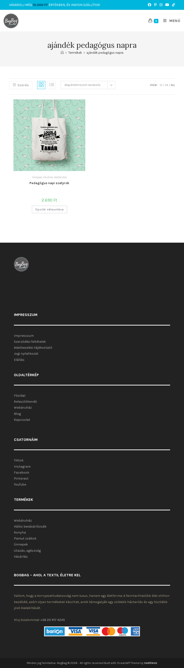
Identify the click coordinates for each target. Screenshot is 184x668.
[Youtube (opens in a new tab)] (167, 5)
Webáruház (60, 177)
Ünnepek (37, 177)
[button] (61, 106)
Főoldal (19, 396)
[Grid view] (41, 85)
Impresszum (24, 336)
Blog (17, 414)
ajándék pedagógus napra (104, 52)
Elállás (19, 360)
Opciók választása (49, 209)
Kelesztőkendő (25, 402)
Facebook (21, 472)
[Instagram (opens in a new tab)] (161, 5)
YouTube (20, 484)
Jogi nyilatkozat (26, 354)
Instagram (22, 467)
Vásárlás (48, 177)
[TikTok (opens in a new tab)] (173, 5)
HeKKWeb (150, 663)
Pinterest (21, 478)
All (173, 85)
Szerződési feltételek (30, 342)
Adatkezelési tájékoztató (33, 348)
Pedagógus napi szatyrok (49, 183)
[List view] (52, 85)
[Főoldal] (62, 52)
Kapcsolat (22, 420)
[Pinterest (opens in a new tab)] (155, 5)
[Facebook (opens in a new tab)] (149, 5)
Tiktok (18, 460)
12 (161, 85)
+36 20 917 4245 (52, 620)
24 (166, 85)
